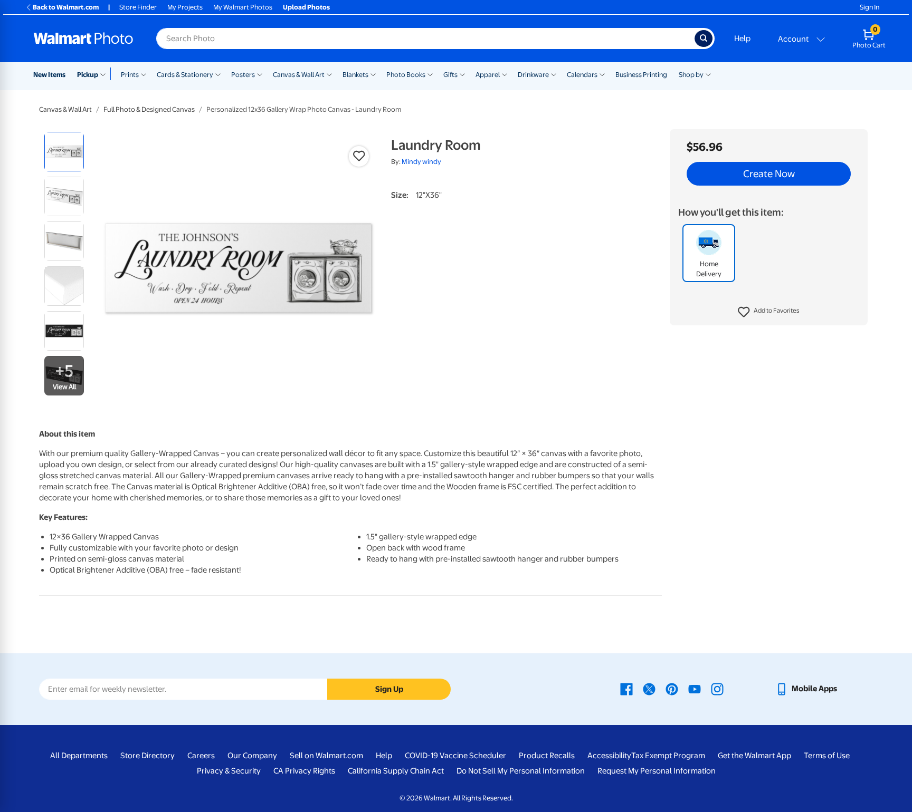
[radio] (64, 151)
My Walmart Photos (242, 7)
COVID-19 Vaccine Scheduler (455, 755)
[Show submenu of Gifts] (462, 73)
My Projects (185, 7)
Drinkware (533, 75)
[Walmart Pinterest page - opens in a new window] (672, 688)
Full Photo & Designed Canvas (149, 109)
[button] (769, 312)
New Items (49, 75)
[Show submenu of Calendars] (602, 73)
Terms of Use (827, 755)
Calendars (582, 75)
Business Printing (641, 75)
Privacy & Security (229, 771)
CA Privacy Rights (304, 771)
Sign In (869, 7)
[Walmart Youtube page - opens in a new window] (694, 688)
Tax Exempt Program (668, 755)
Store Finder (138, 7)
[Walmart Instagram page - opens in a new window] (717, 688)
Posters (243, 75)
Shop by (691, 75)
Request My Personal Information (656, 771)
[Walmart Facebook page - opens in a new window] (626, 688)
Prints (130, 75)
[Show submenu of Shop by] (708, 73)
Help (742, 38)
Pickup (87, 75)
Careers (201, 755)
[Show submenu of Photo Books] (430, 73)
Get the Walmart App (754, 755)
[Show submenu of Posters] (259, 73)
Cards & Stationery (185, 75)
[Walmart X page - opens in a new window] (649, 688)
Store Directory (147, 755)
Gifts (450, 75)
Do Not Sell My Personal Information (521, 771)
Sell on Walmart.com (326, 755)
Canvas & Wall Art (299, 75)
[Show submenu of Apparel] (504, 73)
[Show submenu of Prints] (143, 73)
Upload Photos (306, 7)
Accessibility (609, 755)
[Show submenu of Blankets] (373, 73)
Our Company (252, 755)
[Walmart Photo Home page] (83, 38)
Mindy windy (421, 162)
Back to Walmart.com (66, 7)
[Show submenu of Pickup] (105, 73)
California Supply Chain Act (396, 771)
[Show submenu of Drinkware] (553, 73)
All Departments (79, 755)
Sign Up (389, 689)
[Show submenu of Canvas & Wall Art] (329, 73)
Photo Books (405, 75)
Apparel (488, 75)
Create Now (769, 174)
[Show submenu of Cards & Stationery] (218, 73)
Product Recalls (547, 755)
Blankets (355, 75)
